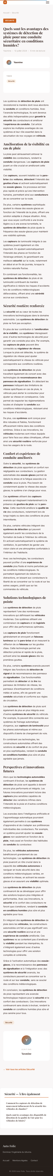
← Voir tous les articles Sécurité (19, 1069)
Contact (34, 1160)
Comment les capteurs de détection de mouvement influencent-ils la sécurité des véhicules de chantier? (26, 1106)
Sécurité (15, 13)
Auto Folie (9, 1146)
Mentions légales (20, 1160)
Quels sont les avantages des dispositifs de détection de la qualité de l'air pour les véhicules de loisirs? (26, 1118)
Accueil (6, 13)
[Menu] (47, 2)
